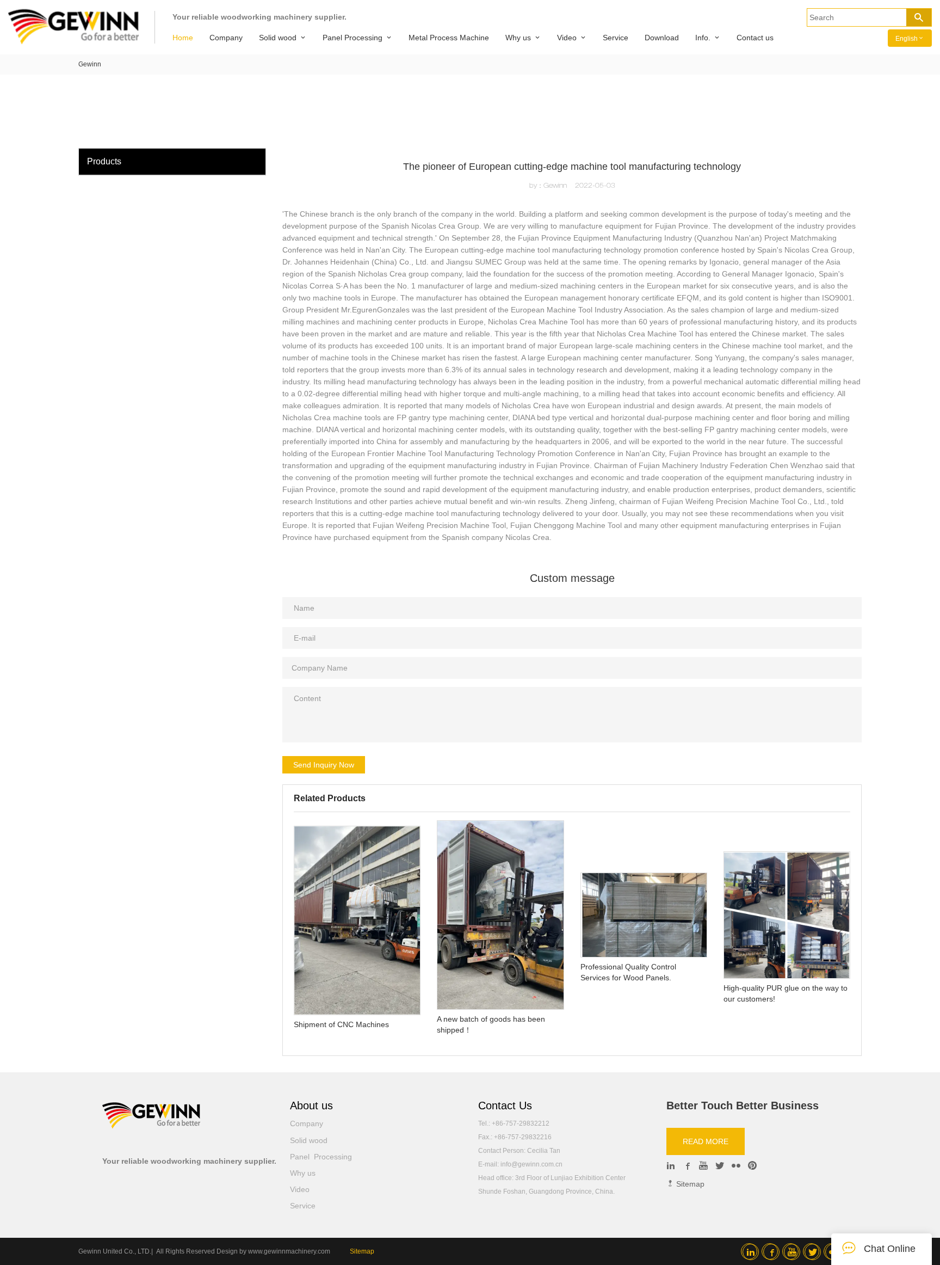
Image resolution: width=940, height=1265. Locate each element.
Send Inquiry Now (323, 764)
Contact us (755, 37)
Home (182, 37)
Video (567, 37)
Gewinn (89, 64)
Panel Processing (352, 37)
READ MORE (705, 1141)
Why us (518, 37)
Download (662, 37)
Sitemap (689, 1184)
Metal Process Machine (449, 37)
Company (226, 37)
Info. (702, 37)
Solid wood (277, 37)
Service (615, 37)
